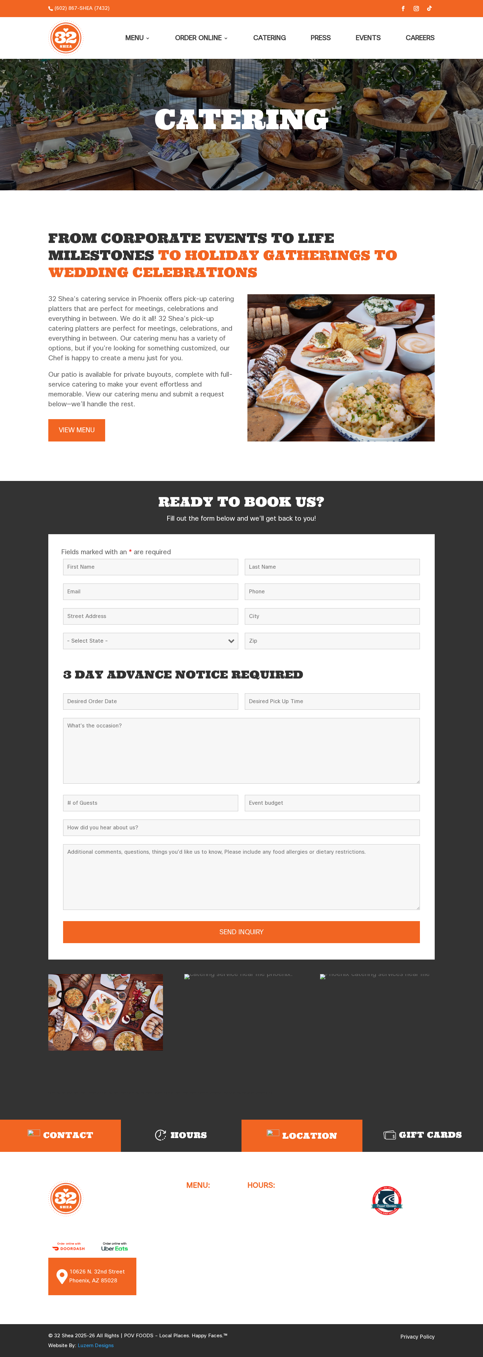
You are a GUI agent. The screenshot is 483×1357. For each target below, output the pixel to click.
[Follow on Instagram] (416, 8)
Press (321, 38)
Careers (420, 38)
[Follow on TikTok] (429, 8)
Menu (135, 38)
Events (368, 38)
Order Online (198, 38)
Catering (269, 38)
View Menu (77, 430)
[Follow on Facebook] (403, 8)
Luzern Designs (96, 1345)
